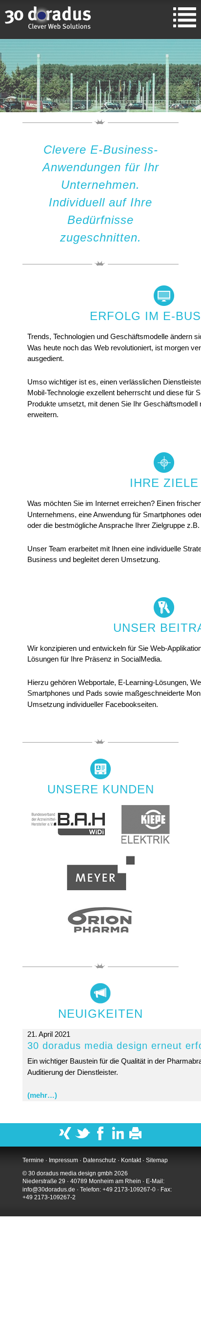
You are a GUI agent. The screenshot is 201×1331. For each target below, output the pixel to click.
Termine (33, 1160)
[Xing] (65, 1138)
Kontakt (131, 1160)
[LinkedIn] (118, 1138)
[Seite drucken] (135, 1138)
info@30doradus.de (48, 1189)
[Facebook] (100, 1138)
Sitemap (157, 1160)
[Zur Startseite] (49, 19)
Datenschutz (99, 1160)
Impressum (63, 1160)
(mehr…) (42, 1095)
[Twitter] (83, 1138)
